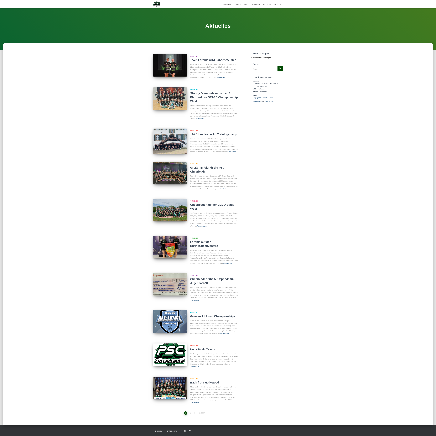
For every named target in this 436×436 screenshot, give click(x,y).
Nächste (202, 413)
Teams (237, 4)
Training (266, 4)
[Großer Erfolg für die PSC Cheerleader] (170, 173)
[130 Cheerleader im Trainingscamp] (170, 141)
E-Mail (190, 431)
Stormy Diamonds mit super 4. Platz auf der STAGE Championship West (214, 97)
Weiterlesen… (222, 77)
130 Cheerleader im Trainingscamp (213, 134)
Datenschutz (269, 101)
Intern (277, 4)
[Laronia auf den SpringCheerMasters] (170, 247)
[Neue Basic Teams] (170, 354)
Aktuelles (256, 4)
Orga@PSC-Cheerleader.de (263, 98)
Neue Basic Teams (202, 349)
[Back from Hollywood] (170, 388)
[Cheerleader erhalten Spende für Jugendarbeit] (170, 284)
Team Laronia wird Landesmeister (213, 60)
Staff (246, 4)
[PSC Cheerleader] (157, 4)
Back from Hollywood (204, 382)
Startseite (227, 4)
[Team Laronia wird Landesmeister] (170, 65)
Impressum (257, 101)
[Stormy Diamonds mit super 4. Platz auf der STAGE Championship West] (170, 98)
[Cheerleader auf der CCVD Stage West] (170, 210)
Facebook (181, 431)
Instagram (185, 431)
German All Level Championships (212, 316)
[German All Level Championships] (170, 321)
